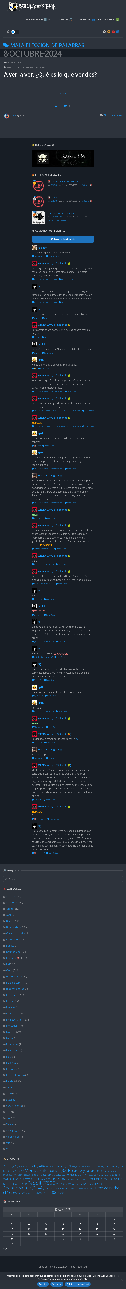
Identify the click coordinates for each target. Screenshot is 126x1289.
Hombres (97, 1166)
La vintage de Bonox (13, 1171)
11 (29, 1229)
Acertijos (10, 896)
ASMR (9, 914)
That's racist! (85, 1188)
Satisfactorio (64, 1184)
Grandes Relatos (15, 976)
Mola (35, 1174)
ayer (63, 302)
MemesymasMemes (90, 1171)
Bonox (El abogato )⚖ (50, 475)
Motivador (11, 1025)
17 (11, 1233)
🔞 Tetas (52, 197)
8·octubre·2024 (32, 53)
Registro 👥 (87, 19)
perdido (42, 344)
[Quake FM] (63, 166)
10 (11, 1229)
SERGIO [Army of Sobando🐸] (54, 263)
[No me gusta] (66, 106)
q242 (78, 738)
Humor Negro (114, 1166)
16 (114, 1229)
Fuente (63, 93)
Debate (10, 945)
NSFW (102, 1174)
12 (46, 1229)
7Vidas (10, 1166)
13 (63, 1229)
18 (29, 1233)
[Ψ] (49, 1192)
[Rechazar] (122, 1280)
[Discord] (117, 31)
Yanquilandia (35, 1193)
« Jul (5, 1248)
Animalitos (11, 902)
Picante (44, 1179)
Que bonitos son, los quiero (62, 213)
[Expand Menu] (49, 19)
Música (10, 1038)
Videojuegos (12, 1130)
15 (97, 1229)
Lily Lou (37, 318)
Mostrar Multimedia (64, 239)
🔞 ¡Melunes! (39, 853)
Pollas (83, 1179)
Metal (112, 1171)
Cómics (63, 1166)
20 (63, 1233)
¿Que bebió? (38, 518)
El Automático (57, 216)
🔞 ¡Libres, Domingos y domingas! (65, 181)
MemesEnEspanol (49, 1170)
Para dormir (12, 1050)
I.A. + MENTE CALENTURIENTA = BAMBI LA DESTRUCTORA (57, 410)
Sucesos (10, 1099)
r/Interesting (18, 1184)
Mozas (9, 1032)
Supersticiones (14, 1105)
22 (97, 1233)
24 (11, 1238)
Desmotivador (13, 951)
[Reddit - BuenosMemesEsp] (104, 31)
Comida (49, 1166)
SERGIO (13, 115)
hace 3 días (51, 518)
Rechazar (57, 1284)
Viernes (20, 1192)
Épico (60, 1193)
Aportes (10, 908)
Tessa (73, 1188)
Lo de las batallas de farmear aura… (48, 391)
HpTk (41, 359)
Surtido (63, 1188)
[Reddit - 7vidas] (108, 31)
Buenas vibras (13, 927)
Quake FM (38, 599)
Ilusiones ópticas (15, 988)
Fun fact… (38, 799)
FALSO (86, 1166)
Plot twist (72, 1179)
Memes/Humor (14, 1019)
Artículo (24, 1166)
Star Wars (51, 1188)
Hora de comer (14, 982)
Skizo (9, 1093)
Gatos (9, 970)
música (91, 1175)
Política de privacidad (78, 1284)
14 (80, 1229)
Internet (10, 1001)
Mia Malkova (39, 256)
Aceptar (43, 1284)
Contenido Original (16, 933)
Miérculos (24, 1175)
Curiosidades (13, 939)
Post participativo (15, 1075)
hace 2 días (48, 353)
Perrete (29, 1179)
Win (8, 1142)
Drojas (76, 1166)
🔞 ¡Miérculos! (40, 819)
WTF (8, 1149)
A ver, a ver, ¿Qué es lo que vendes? (50, 74)
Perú (8, 1056)
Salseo (9, 1087)
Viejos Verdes (13, 1136)
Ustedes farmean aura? (43, 548)
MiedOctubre (10, 1175)
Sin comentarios (113, 115)
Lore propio (12, 1013)
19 (46, 1233)
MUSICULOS (61, 1175)
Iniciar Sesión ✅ (108, 19)
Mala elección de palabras (20, 67)
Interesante (12, 995)
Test (8, 1112)
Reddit (9, 1081)
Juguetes (10, 1007)
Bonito (9, 921)
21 (80, 1233)
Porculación (98, 1179)
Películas (14, 1179)
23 (114, 1233)
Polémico (11, 1062)
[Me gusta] (56, 106)
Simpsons (78, 1184)
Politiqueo (11, 1068)
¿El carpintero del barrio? (44, 564)
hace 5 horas (53, 256)
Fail (8, 964)
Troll (8, 1118)
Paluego (42, 247)
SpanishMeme (23, 1188)
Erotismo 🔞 (12, 958)
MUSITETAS (78, 1174)
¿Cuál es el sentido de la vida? (45, 279)
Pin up (59, 1179)
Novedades (12, 1044)
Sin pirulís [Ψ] (94, 1183)
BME (36, 1166)
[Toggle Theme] (13, 32)
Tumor (9, 1124)
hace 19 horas (67, 279)
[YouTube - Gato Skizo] (113, 31)
